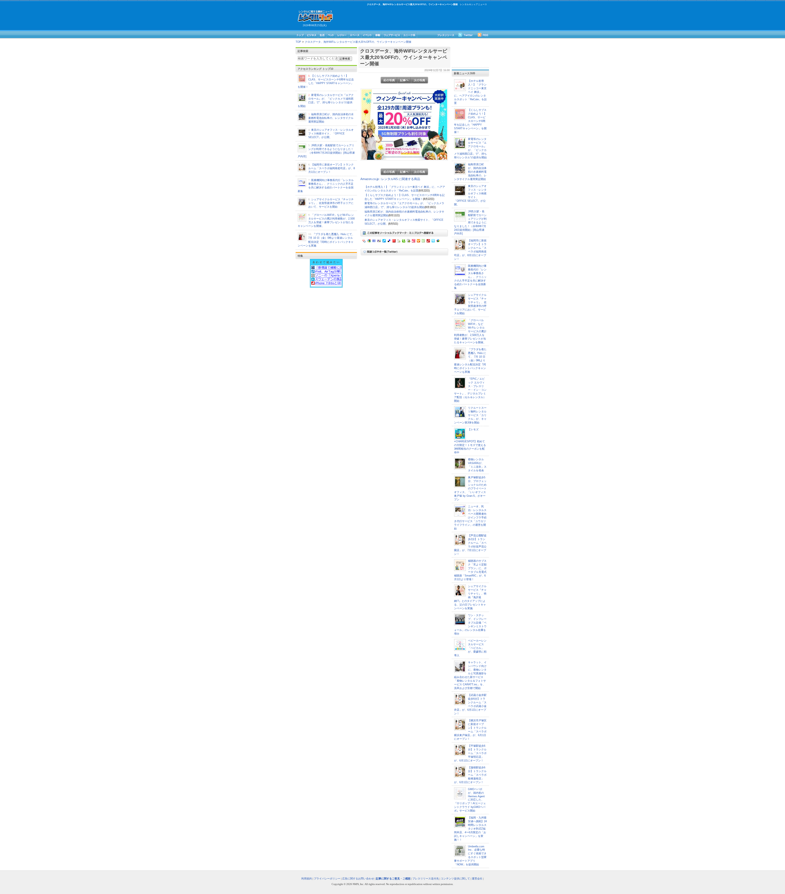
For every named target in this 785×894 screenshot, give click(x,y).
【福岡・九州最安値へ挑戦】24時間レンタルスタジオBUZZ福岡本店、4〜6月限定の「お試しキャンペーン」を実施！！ (470, 828)
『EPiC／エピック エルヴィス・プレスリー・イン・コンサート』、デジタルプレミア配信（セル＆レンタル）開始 (470, 389)
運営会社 (477, 878)
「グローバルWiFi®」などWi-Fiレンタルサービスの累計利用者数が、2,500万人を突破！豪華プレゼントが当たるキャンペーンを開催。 (470, 331)
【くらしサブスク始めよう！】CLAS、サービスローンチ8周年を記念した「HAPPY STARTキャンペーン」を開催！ (470, 121)
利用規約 (306, 878)
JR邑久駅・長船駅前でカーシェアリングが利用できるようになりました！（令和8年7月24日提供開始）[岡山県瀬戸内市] (470, 222)
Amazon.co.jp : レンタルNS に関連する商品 (390, 179)
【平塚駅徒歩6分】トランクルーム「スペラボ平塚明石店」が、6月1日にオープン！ (470, 753)
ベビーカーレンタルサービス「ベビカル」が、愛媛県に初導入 (470, 648)
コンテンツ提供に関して (455, 878)
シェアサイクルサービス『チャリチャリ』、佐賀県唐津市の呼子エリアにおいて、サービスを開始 (331, 203)
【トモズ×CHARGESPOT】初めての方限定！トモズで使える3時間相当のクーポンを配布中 (470, 441)
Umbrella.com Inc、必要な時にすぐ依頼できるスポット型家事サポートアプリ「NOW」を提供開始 (470, 855)
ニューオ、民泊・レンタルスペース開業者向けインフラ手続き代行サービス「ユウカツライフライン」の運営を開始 (470, 517)
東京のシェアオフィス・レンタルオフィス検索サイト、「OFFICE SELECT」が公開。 (331, 133)
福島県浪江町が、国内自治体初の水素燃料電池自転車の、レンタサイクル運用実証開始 (331, 118)
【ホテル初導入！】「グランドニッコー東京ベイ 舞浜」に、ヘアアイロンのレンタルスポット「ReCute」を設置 (470, 92)
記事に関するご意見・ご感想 (393, 878)
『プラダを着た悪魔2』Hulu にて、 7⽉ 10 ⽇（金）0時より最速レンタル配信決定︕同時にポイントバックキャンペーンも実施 (470, 360)
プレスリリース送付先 (425, 878)
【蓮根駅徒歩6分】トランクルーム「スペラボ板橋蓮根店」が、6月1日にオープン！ (470, 775)
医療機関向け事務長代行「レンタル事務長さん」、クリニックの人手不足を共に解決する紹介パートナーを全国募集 (470, 276)
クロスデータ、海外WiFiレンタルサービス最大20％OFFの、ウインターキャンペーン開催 (358, 41)
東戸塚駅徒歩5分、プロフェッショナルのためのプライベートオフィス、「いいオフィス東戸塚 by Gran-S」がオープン (470, 488)
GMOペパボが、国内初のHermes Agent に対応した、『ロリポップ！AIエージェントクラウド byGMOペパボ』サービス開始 (470, 800)
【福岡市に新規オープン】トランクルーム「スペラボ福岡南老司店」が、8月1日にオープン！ (331, 168)
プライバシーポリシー (327, 878)
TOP (298, 41)
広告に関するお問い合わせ (358, 878)
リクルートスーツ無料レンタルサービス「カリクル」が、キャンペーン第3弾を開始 (470, 415)
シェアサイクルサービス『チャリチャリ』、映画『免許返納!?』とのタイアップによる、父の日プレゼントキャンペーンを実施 (470, 597)
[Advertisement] (410, 17)
